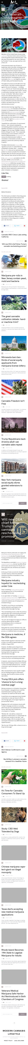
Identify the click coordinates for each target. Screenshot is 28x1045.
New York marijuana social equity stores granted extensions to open (11, 484)
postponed (19, 115)
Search (22, 503)
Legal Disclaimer (19, 1040)
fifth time (6, 150)
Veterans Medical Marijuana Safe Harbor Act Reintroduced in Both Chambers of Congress (13, 995)
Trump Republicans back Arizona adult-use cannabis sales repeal (13, 442)
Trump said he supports (17, 589)
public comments (9, 158)
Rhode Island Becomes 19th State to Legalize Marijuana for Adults (12, 953)
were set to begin (14, 112)
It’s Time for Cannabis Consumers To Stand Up (13, 792)
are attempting (20, 135)
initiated (21, 97)
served (12, 79)
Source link (4, 188)
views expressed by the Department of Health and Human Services (13, 161)
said (22, 92)
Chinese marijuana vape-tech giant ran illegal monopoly (13, 869)
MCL (3, 284)
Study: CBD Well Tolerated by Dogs (10, 830)
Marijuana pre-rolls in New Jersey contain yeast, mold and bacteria (14, 278)
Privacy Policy (8, 1040)
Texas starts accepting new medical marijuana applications (12, 912)
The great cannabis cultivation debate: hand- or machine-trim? (13, 319)
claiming (3, 89)
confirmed (4, 56)
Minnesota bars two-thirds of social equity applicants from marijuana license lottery (13, 361)
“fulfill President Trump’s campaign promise (13, 599)
